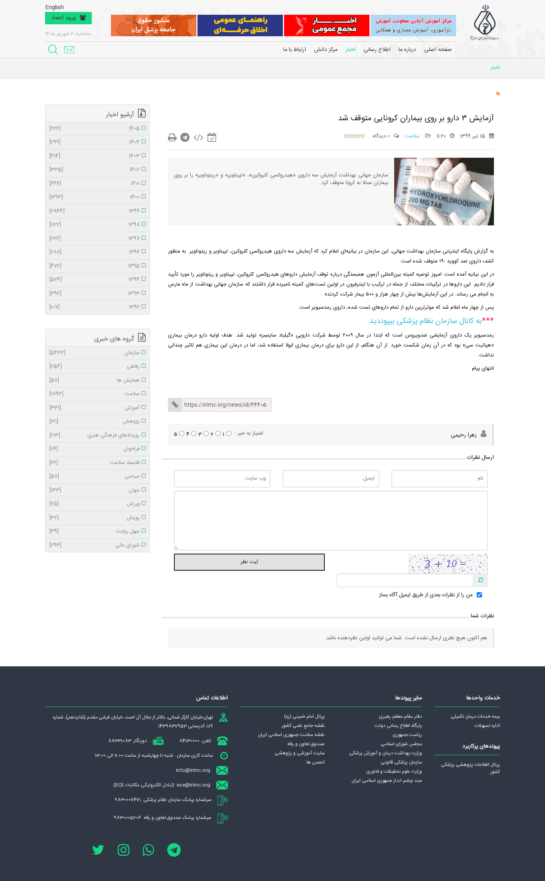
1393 (94, 294)
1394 (94, 280)
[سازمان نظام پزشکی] (484, 23)
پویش (94, 518)
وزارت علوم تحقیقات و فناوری (394, 771)
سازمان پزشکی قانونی (401, 762)
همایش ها (94, 381)
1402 (94, 170)
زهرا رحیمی (464, 435)
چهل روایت (94, 532)
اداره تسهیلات (487, 726)
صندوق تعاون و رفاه (306, 744)
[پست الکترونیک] (69, 50)
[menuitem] (407, 50)
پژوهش (94, 422)
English (54, 8)
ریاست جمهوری (407, 735)
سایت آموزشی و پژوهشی (299, 753)
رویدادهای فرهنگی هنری (94, 436)
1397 (94, 239)
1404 (94, 143)
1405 (94, 129)
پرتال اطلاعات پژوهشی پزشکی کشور (470, 768)
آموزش (94, 408)
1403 (94, 157)
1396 (94, 252)
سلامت (413, 136)
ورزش (94, 504)
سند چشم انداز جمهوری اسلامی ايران (386, 781)
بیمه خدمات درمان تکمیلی (475, 716)
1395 (94, 266)
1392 (94, 307)
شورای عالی (94, 546)
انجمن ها (315, 762)
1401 (94, 184)
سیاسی (94, 477)
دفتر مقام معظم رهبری (400, 716)
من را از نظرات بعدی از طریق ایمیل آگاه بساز (426, 595)
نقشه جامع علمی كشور (303, 726)
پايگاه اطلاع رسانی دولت (398, 726)
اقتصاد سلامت (94, 463)
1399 (94, 211)
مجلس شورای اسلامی (401, 744)
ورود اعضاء (63, 18)
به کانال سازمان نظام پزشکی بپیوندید (425, 321)
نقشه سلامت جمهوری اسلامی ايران (291, 735)
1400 (94, 198)
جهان (94, 491)
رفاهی (94, 367)
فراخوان (94, 449)
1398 (94, 225)
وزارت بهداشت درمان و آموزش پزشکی (385, 753)
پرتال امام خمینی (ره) (304, 716)
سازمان (94, 353)
